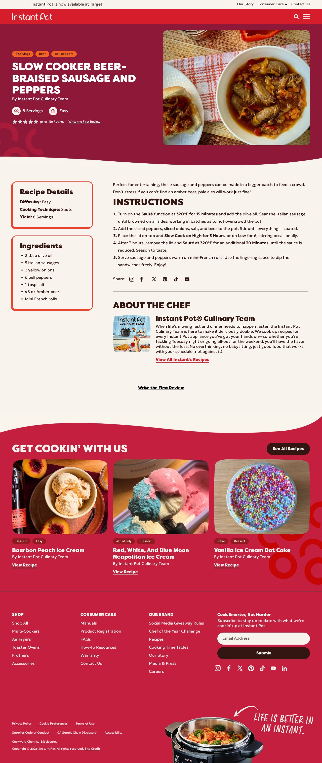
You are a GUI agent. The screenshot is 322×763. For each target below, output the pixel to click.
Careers (156, 672)
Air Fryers (21, 640)
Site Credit (92, 748)
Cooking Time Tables (168, 648)
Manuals (88, 624)
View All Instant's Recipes (182, 360)
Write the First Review (84, 121)
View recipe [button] (24, 565)
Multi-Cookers (26, 632)
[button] (296, 16)
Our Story (158, 656)
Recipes (156, 640)
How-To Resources (98, 648)
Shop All (20, 624)
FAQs (85, 640)
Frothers (20, 656)
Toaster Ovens (26, 648)
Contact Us (91, 664)
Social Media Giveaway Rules (176, 624)
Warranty (89, 656)
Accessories (23, 664)
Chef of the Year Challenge (174, 632)
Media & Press (162, 664)
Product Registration (100, 632)
